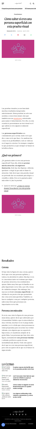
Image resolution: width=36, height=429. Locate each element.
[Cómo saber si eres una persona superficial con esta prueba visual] (18, 57)
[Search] (33, 3)
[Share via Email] (24, 35)
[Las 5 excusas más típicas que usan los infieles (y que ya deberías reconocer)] (6, 378)
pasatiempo (17, 118)
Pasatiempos (18, 14)
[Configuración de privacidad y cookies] (3, 425)
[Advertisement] (18, 84)
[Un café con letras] (18, 3)
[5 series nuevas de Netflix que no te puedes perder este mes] (6, 369)
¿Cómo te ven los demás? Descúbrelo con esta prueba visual (17, 188)
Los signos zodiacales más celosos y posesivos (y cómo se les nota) (23, 395)
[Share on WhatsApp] (31, 35)
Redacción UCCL (11, 31)
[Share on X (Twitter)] (11, 35)
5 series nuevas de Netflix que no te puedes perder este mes (23, 368)
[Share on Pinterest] (18, 35)
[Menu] (3, 3)
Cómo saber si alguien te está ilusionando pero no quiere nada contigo (23, 386)
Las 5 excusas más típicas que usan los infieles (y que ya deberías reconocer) (23, 378)
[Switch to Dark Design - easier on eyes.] (30, 3)
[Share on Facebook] (5, 35)
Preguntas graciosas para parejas (12, 8)
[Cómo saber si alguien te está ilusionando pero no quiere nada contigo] (6, 387)
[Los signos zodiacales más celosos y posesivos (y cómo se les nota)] (6, 395)
